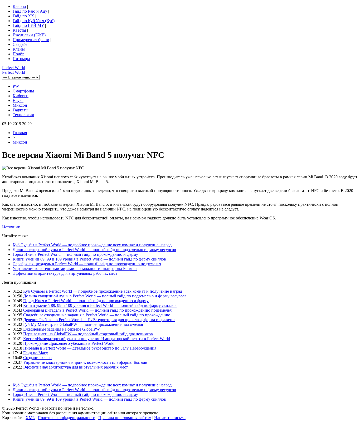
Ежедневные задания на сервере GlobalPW (61, 329)
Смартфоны (23, 91)
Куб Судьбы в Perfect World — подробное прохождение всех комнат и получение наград (92, 245)
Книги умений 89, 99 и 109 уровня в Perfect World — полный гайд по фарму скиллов (89, 259)
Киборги (20, 96)
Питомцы (21, 58)
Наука (18, 100)
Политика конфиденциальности (66, 417)
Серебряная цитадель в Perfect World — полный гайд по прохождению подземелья (87, 264)
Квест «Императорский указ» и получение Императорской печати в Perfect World (96, 338)
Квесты (19, 30)
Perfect (13, 67)
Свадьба (20, 44)
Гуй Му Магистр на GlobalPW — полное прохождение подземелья (83, 324)
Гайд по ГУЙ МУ (28, 25)
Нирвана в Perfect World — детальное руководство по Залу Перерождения (89, 348)
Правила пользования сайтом (124, 417)
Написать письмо (170, 417)
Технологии (23, 114)
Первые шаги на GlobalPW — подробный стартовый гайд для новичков (88, 334)
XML (30, 417)
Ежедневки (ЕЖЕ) (29, 35)
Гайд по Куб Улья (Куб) (34, 20)
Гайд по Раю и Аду (30, 11)
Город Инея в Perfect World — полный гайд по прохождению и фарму (75, 254)
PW (16, 86)
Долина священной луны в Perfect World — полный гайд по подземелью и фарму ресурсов (94, 249)
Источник (11, 227)
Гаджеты (20, 110)
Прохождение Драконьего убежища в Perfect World (68, 343)
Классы (19, 6)
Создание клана (37, 357)
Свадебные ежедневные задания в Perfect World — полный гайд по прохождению (96, 315)
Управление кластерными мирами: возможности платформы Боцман (75, 268)
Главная (20, 132)
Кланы (19, 49)
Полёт (18, 54)
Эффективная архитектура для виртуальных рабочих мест (65, 273)
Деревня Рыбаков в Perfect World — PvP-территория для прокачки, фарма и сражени (99, 319)
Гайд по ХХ (23, 16)
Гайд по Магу (35, 353)
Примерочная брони (31, 39)
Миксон (20, 105)
